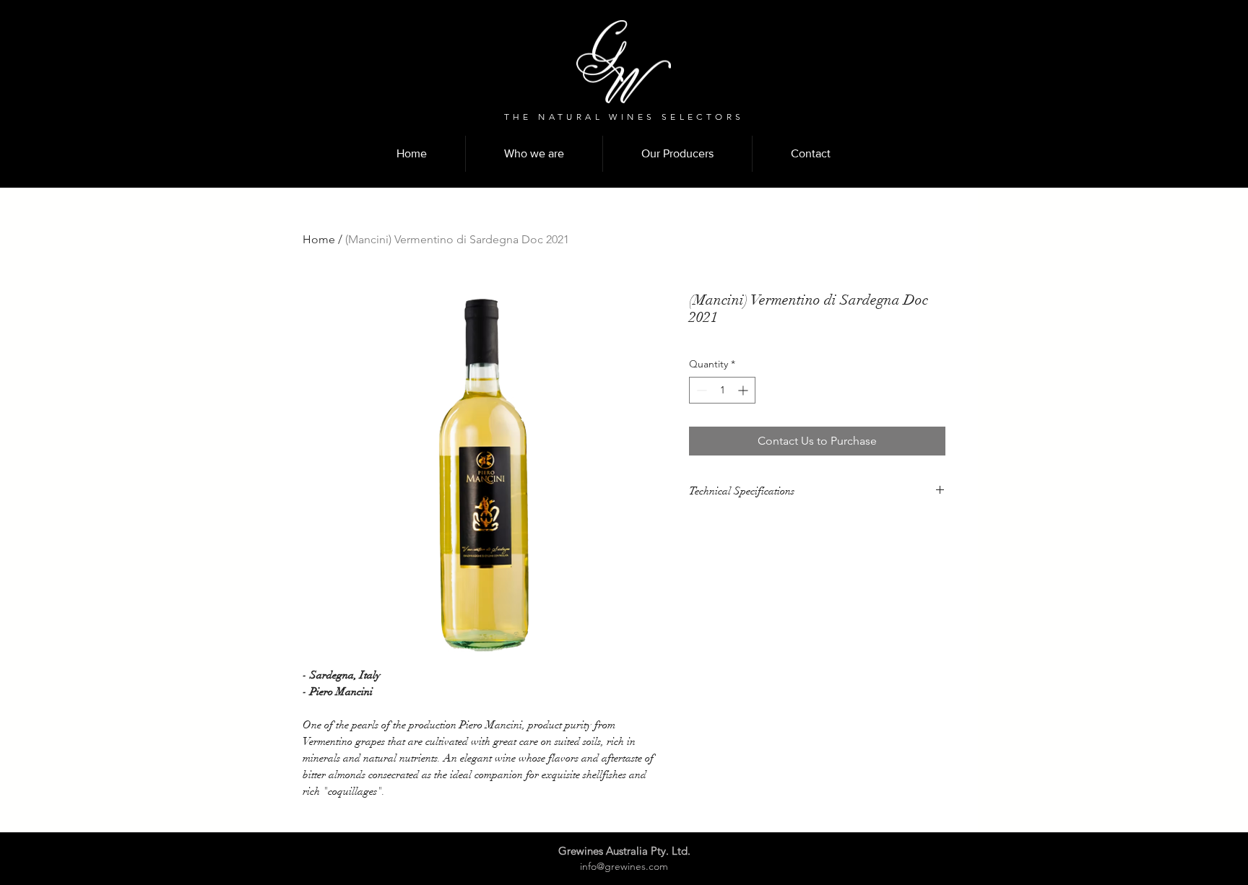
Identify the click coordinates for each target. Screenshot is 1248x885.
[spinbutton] (722, 390)
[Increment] (744, 390)
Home (319, 239)
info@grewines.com (624, 866)
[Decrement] (700, 390)
